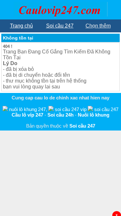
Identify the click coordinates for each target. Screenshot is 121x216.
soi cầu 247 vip (70, 109)
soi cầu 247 (106, 109)
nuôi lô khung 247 (27, 109)
